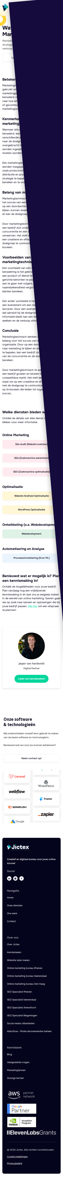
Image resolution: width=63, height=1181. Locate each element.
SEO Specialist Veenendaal (21, 999)
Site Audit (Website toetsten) (31, 444)
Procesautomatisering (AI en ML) (31, 557)
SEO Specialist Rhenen (19, 991)
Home (10, 897)
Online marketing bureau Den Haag (26, 983)
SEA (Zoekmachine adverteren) (31, 457)
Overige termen (15, 1078)
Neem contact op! (31, 758)
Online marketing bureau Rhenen (24, 968)
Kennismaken (14, 952)
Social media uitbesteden (21, 1023)
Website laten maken (18, 960)
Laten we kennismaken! (31, 678)
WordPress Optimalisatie (31, 509)
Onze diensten (15, 905)
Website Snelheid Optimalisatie (31, 495)
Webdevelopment (31, 533)
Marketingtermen (16, 1070)
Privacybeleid (14, 1163)
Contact (11, 921)
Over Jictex (13, 944)
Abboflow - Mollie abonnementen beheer (29, 1031)
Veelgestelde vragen (18, 1062)
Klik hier (33, 606)
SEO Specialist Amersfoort (21, 1007)
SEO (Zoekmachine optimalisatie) (31, 471)
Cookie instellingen (17, 1156)
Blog (9, 1054)
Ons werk (12, 913)
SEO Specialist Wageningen (22, 1015)
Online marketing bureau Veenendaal (27, 976)
